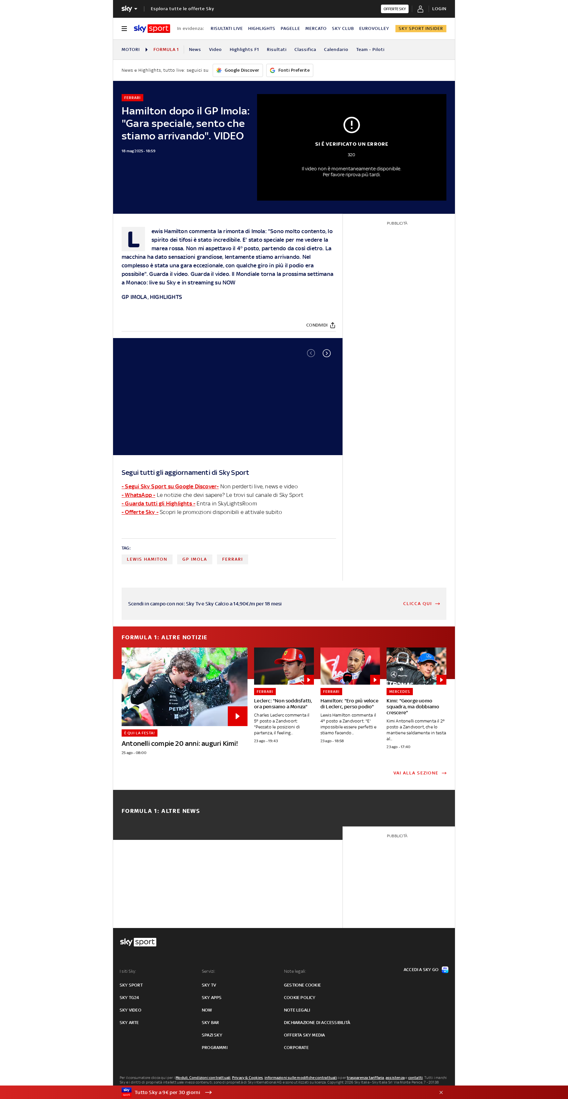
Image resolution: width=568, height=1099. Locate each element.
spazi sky (212, 1035)
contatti (415, 1077)
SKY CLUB (343, 28)
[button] (326, 353)
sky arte (129, 1022)
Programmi (214, 1047)
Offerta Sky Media (304, 1035)
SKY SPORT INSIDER (421, 28)
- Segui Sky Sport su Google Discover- (170, 486)
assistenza (395, 1077)
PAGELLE (290, 28)
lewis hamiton (147, 559)
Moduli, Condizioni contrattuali (203, 1077)
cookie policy (300, 997)
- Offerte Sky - (140, 512)
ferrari (232, 559)
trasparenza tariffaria (365, 1077)
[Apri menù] (124, 28)
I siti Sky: (128, 971)
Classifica (305, 49)
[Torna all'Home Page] (152, 28)
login (439, 8)
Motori (131, 49)
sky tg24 (129, 997)
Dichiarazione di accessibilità (317, 1022)
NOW (229, 282)
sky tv (209, 985)
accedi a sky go (421, 969)
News (195, 49)
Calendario (336, 49)
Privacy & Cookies (247, 1077)
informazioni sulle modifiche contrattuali (301, 1077)
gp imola (194, 559)
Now (207, 1010)
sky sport (131, 985)
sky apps (212, 997)
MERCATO (316, 28)
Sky (171, 282)
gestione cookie (302, 985)
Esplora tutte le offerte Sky (182, 8)
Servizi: (209, 971)
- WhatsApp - (138, 495)
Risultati (277, 49)
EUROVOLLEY (374, 28)
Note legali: (295, 971)
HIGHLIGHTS (261, 28)
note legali (297, 1010)
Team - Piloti (370, 49)
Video (215, 49)
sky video (130, 1010)
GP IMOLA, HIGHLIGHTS (152, 297)
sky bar (210, 1022)
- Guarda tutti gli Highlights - (158, 503)
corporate (296, 1047)
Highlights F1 (244, 49)
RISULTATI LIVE (227, 28)
